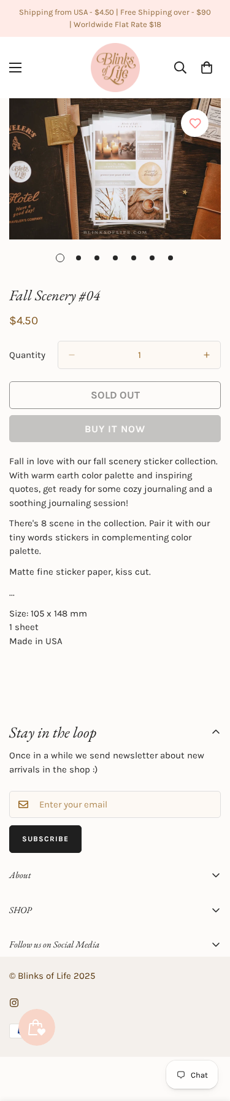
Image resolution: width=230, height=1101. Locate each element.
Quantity (27, 354)
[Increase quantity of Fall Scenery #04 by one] (206, 354)
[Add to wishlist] (195, 123)
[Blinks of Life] (115, 67)
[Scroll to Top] (208, 1036)
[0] (207, 67)
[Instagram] (14, 1003)
